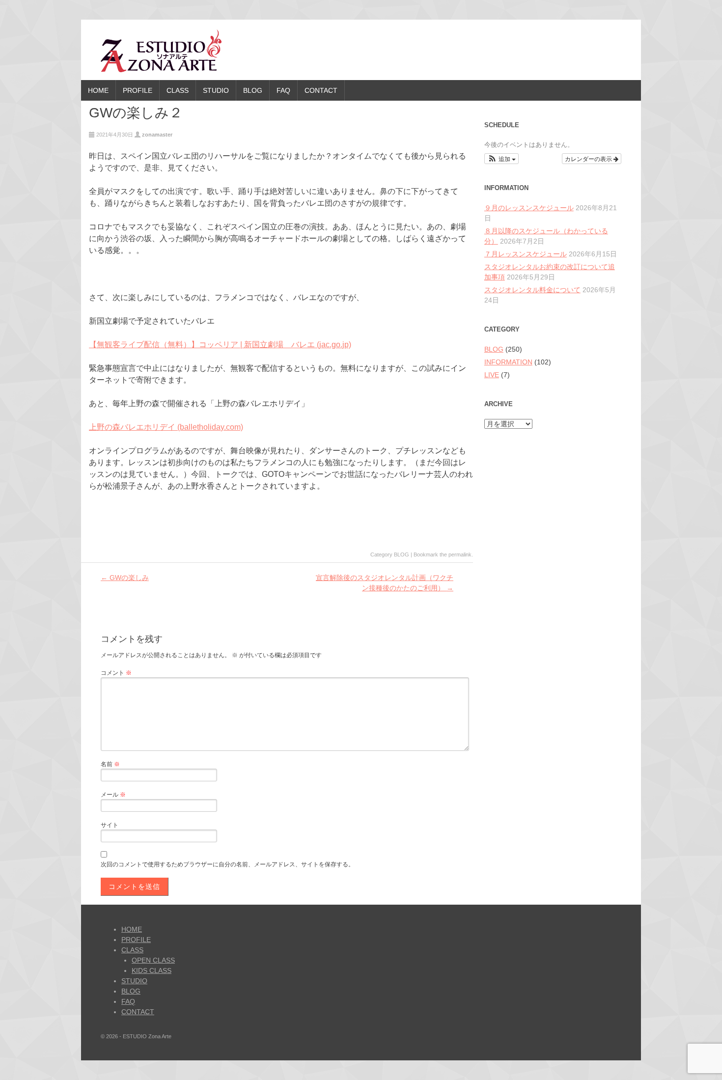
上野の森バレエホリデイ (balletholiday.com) (166, 427)
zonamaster (157, 135)
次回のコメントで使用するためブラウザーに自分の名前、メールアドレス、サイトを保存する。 (227, 864)
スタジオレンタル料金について (532, 290)
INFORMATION (508, 362)
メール (113, 794)
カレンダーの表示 (589, 158)
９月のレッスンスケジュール (529, 208)
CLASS (178, 90)
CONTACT (321, 90)
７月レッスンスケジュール (525, 254)
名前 (110, 764)
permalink (460, 554)
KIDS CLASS (151, 970)
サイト (109, 825)
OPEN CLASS (153, 960)
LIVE (491, 375)
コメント (116, 672)
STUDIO (216, 90)
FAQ (283, 90)
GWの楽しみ (125, 578)
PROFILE (137, 90)
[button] (502, 159)
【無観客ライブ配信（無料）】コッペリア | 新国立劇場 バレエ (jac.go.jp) (220, 344)
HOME (98, 90)
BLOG (252, 90)
